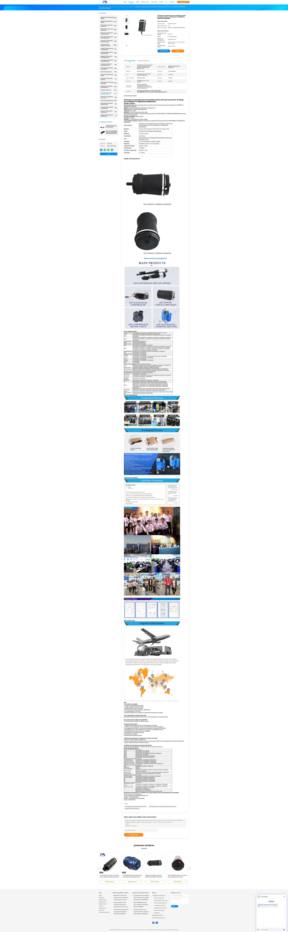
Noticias (101, 906)
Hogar (100, 895)
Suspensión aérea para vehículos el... (109, 111)
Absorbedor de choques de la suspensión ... (109, 37)
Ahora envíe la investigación (155, 258)
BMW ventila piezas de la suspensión (109, 29)
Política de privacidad (104, 912)
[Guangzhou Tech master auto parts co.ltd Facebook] (153, 922)
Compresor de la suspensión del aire (109, 45)
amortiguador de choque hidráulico (109, 83)
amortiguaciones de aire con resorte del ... (109, 61)
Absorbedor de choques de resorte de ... (109, 104)
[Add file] (258, 929)
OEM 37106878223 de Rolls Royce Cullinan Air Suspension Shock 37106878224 (141, 904)
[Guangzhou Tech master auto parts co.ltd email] (101, 150)
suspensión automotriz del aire (132, 808)
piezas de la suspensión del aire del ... (109, 25)
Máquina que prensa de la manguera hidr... (109, 57)
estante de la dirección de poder (109, 79)
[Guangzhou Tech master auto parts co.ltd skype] (112, 150)
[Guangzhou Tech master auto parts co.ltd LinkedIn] (157, 922)
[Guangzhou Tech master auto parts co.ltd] (104, 2)
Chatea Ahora (183, 2)
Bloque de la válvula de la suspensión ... (109, 87)
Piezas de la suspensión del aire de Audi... (109, 33)
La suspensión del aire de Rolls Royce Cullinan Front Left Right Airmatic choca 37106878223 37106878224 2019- (141, 898)
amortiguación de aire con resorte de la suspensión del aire (162, 806)
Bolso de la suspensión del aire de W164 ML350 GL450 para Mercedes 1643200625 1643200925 (111, 132)
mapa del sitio (102, 908)
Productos (101, 897)
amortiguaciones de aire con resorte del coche (135, 806)
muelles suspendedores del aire (109, 22)
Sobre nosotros (102, 904)
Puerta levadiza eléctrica (109, 100)
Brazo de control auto (109, 71)
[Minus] (284, 897)
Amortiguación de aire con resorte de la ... (109, 64)
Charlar (108, 153)
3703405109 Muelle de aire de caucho (111, 126)
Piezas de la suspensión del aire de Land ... (109, 41)
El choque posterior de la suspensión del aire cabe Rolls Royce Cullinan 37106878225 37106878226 (141, 912)
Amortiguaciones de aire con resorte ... (109, 68)
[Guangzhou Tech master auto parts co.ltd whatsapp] (105, 150)
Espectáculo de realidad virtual (102, 900)
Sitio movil (101, 910)
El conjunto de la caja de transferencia (109, 108)
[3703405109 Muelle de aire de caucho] (102, 127)
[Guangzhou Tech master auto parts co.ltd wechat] (108, 150)
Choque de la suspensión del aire (109, 18)
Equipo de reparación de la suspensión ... (109, 53)
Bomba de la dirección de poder (109, 75)
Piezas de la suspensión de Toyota (109, 97)
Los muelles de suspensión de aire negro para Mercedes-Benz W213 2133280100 (121, 911)
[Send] (284, 929)
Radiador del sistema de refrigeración (109, 115)
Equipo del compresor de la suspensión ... (109, 49)
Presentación (133, 835)
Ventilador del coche (109, 90)
